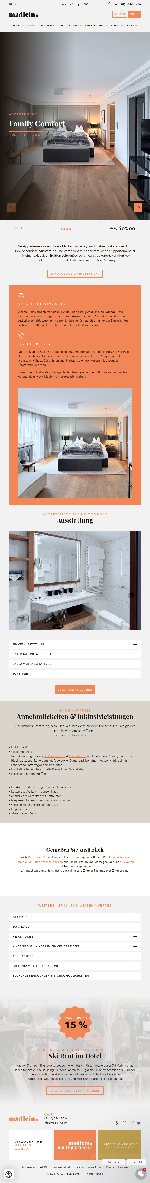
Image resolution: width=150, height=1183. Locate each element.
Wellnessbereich (54, 756)
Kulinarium (47, 25)
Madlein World (94, 25)
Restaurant (35, 857)
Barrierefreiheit (61, 1167)
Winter (129, 25)
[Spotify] (86, 4)
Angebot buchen (26, 134)
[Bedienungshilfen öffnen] (9, 1174)
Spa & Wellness (69, 25)
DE (11, 4)
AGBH (44, 1167)
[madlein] (23, 1118)
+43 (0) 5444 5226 (56, 1118)
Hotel (16, 25)
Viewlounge (121, 857)
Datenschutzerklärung (88, 1167)
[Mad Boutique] (75, 1145)
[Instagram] (71, 4)
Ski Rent (114, 25)
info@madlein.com (55, 1122)
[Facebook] (78, 4)
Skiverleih (128, 862)
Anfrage (120, 14)
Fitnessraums (77, 756)
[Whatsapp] (64, 4)
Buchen (135, 14)
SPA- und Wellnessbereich (45, 862)
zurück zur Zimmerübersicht (75, 273)
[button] (12, 207)
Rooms (29, 25)
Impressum (29, 1167)
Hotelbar (21, 862)
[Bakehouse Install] (23, 14)
